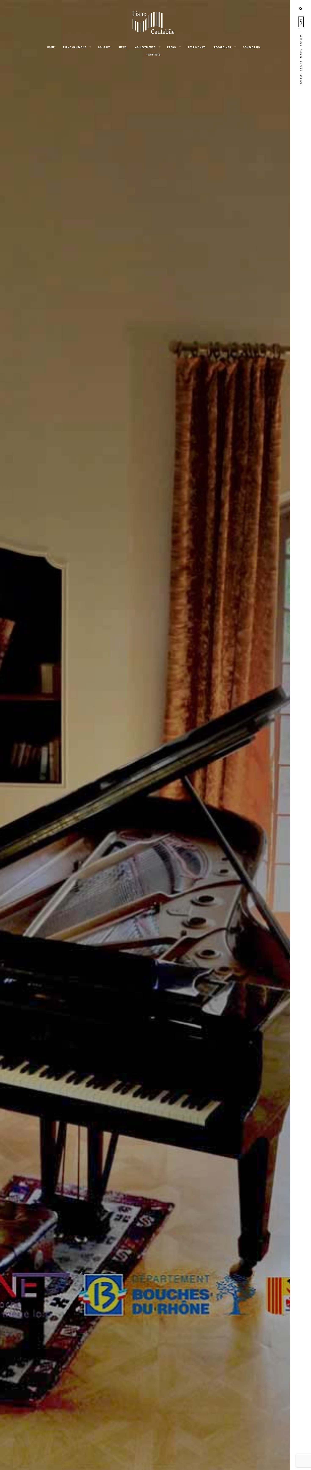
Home (51, 47)
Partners (153, 54)
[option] (145, 735)
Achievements (145, 47)
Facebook (300, 40)
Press (171, 47)
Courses (104, 47)
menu (301, 8)
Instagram (300, 79)
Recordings (222, 47)
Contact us (251, 47)
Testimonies (197, 47)
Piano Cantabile (74, 47)
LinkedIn (300, 66)
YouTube (300, 53)
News (123, 47)
